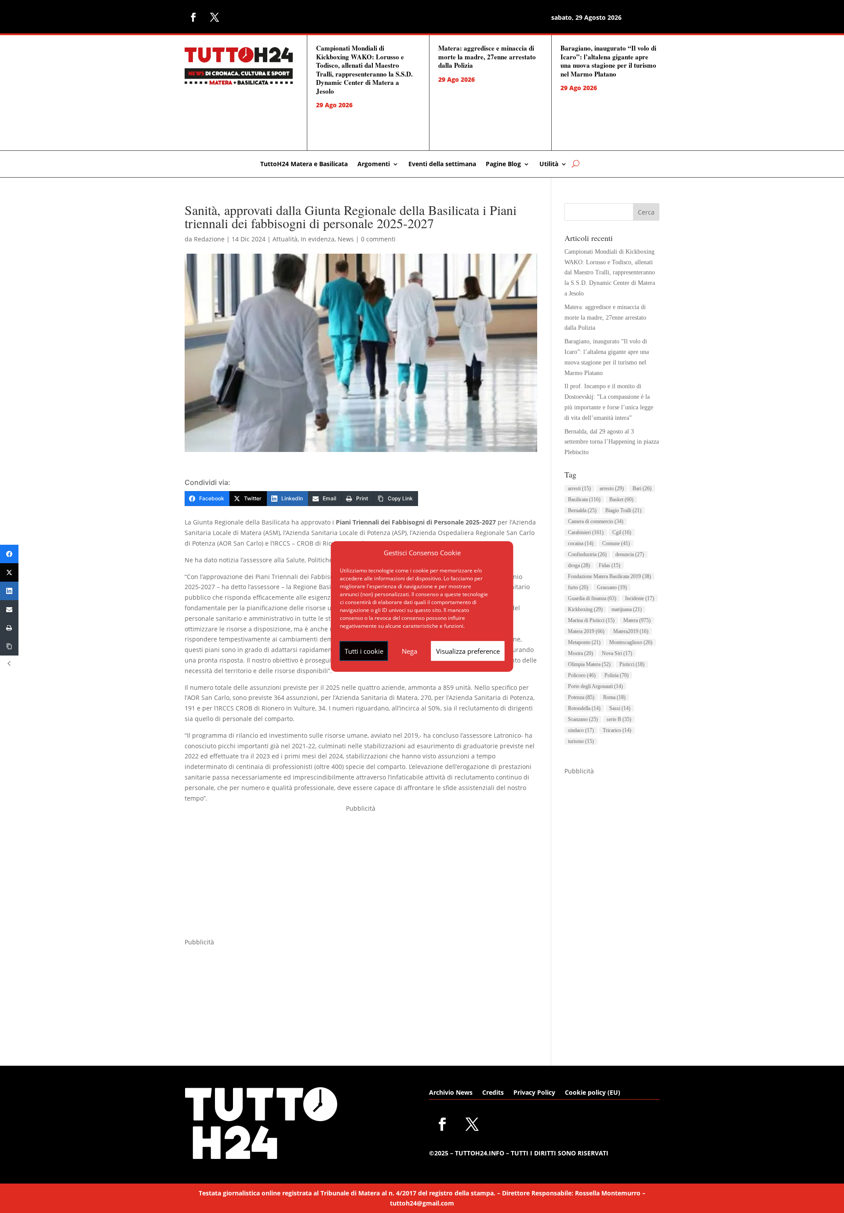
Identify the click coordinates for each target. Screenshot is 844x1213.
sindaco (581, 730)
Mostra (580, 653)
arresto (612, 488)
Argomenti (373, 164)
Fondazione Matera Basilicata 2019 (609, 576)
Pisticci (631, 664)
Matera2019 (630, 631)
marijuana (626, 609)
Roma (614, 697)
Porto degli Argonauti (595, 686)
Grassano (612, 587)
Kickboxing (585, 609)
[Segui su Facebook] (193, 17)
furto (578, 587)
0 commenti (378, 239)
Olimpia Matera (589, 664)
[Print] (9, 628)
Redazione (209, 239)
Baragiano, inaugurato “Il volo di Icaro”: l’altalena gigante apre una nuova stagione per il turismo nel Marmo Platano (608, 61)
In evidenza (318, 239)
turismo (581, 741)
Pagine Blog (503, 164)
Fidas (609, 565)
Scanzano (583, 719)
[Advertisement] (361, 875)
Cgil (621, 532)
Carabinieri (586, 532)
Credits (493, 1092)
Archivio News (451, 1092)
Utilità (548, 164)
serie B (619, 719)
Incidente (639, 598)
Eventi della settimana (442, 164)
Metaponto (584, 642)
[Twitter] (9, 572)
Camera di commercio (595, 521)
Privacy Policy (534, 1092)
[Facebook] (9, 554)
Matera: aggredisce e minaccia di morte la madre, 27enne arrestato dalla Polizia (487, 56)
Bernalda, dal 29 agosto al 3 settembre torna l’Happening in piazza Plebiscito (611, 442)
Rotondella (584, 708)
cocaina (580, 543)
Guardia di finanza (592, 598)
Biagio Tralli (623, 510)
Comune (616, 543)
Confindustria (587, 554)
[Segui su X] (214, 17)
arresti (579, 488)
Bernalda (582, 510)
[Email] (9, 609)
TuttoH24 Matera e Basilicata (304, 164)
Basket (621, 499)
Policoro (582, 675)
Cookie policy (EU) (592, 1092)
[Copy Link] (9, 646)
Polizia (616, 675)
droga (579, 565)
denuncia (629, 554)
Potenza (581, 697)
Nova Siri (617, 653)
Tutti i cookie (364, 651)
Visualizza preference (468, 651)
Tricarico (617, 730)
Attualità (285, 239)
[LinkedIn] (9, 591)
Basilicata (584, 499)
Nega (409, 651)
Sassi (619, 708)
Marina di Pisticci (591, 620)
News (346, 239)
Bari (642, 488)
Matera (637, 620)
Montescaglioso (630, 642)
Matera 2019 (586, 631)
